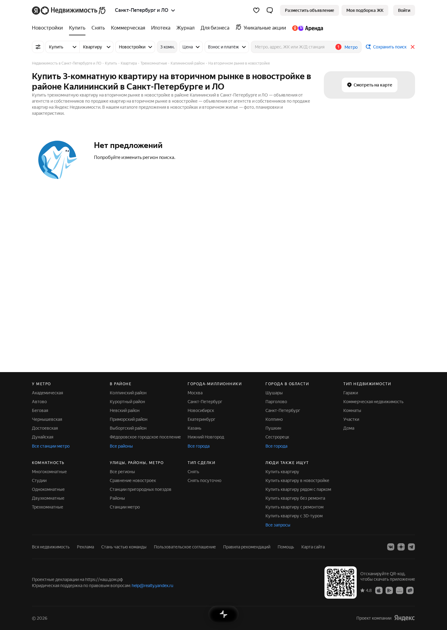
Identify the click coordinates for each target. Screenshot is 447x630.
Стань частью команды (124, 546)
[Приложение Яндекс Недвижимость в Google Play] (389, 590)
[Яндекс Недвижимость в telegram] (411, 547)
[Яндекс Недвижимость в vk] (390, 547)
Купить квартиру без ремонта (295, 498)
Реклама (85, 546)
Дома (348, 428)
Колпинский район (128, 392)
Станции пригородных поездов (141, 489)
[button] (269, 10)
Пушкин (273, 428)
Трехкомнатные (47, 507)
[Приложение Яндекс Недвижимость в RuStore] (410, 590)
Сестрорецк (277, 437)
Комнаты (352, 410)
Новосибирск (201, 410)
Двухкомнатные (48, 498)
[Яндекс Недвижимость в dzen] (401, 547)
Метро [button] (351, 47)
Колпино (274, 419)
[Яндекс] (404, 618)
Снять (193, 471)
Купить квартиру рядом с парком (298, 489)
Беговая (40, 410)
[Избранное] (256, 10)
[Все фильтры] (38, 47)
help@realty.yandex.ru (152, 585)
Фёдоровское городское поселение (145, 437)
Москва (195, 392)
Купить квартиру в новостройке (297, 480)
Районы (117, 498)
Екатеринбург (201, 419)
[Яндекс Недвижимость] (69, 10)
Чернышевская (47, 419)
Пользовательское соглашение (185, 546)
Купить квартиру (282, 471)
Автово (39, 401)
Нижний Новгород (206, 437)
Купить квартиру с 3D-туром (294, 515)
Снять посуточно (204, 480)
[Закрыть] (412, 46)
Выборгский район (128, 428)
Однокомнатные (48, 489)
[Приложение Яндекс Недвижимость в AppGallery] (399, 590)
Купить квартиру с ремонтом (294, 507)
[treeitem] (49, 28)
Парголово (276, 401)
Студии (39, 480)
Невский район (125, 410)
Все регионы (122, 471)
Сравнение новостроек (133, 480)
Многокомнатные (49, 471)
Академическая (47, 392)
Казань (194, 428)
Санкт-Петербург (205, 401)
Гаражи (350, 392)
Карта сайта (313, 546)
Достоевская (45, 428)
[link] (404, 10)
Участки (351, 419)
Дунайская (42, 437)
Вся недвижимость (51, 546)
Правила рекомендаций (246, 546)
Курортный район (127, 401)
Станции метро (125, 507)
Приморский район (128, 419)
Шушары (274, 392)
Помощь (286, 546)
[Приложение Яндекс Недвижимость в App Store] (379, 590)
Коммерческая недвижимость (373, 401)
